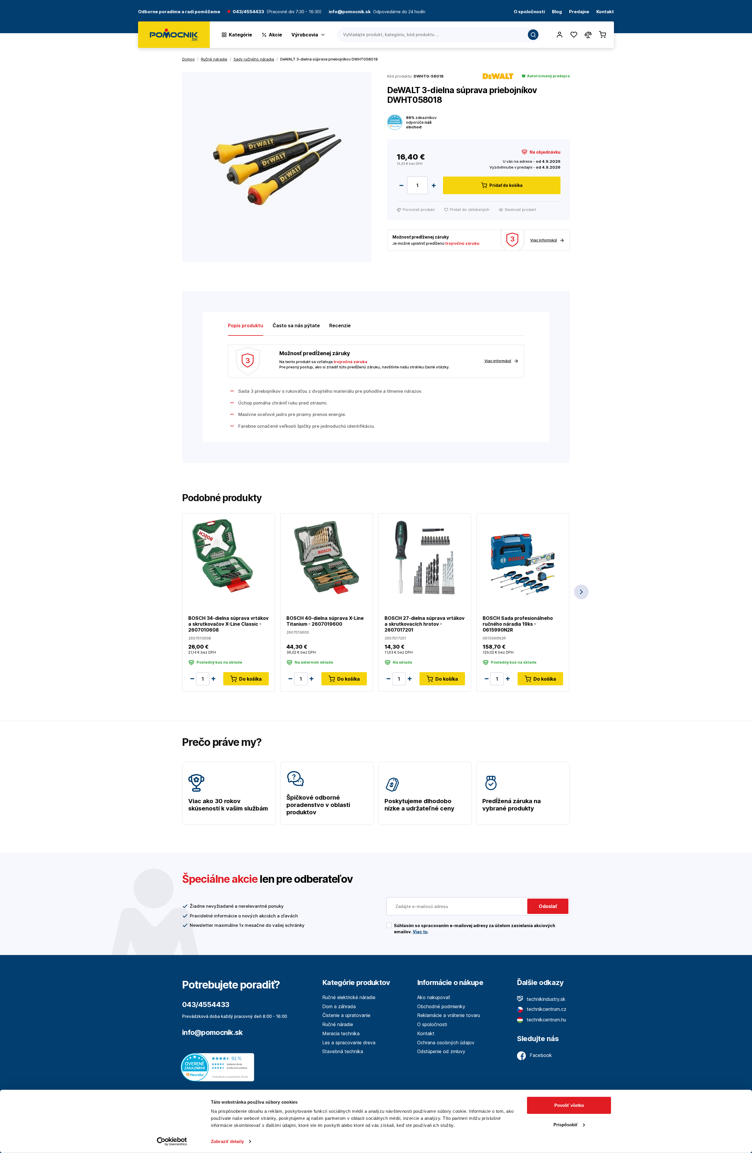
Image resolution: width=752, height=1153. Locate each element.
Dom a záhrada (339, 1006)
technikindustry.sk (545, 999)
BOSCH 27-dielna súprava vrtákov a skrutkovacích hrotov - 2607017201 (424, 624)
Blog (557, 11)
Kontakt (605, 11)
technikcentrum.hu (545, 1020)
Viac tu (420, 931)
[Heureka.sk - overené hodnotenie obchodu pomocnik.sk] (219, 1066)
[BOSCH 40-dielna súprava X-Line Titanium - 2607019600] (326, 557)
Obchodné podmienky (441, 1006)
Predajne (579, 11)
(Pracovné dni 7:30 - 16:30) (294, 11)
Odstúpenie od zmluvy (441, 1051)
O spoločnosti (529, 11)
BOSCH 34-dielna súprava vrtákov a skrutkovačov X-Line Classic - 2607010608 (228, 624)
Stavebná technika (342, 1051)
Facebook (540, 1055)
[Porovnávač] (588, 34)
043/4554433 (248, 11)
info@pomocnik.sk (212, 1032)
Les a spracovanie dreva (348, 1042)
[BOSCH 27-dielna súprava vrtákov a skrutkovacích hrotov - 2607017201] (425, 557)
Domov (188, 59)
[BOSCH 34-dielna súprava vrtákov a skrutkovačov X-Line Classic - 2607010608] (228, 557)
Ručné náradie (337, 1024)
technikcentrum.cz (545, 1009)
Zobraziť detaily (227, 1141)
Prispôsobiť (565, 1124)
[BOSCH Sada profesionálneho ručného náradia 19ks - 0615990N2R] (523, 557)
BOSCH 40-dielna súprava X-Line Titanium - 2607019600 (325, 621)
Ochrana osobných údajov (445, 1042)
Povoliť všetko (569, 1105)
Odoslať (548, 906)
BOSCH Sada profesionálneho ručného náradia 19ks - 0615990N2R (518, 624)
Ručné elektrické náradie (348, 997)
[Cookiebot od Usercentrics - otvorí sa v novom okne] (172, 1141)
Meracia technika (341, 1033)
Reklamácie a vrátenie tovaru (448, 1015)
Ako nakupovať (433, 997)
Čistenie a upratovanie (346, 1015)
